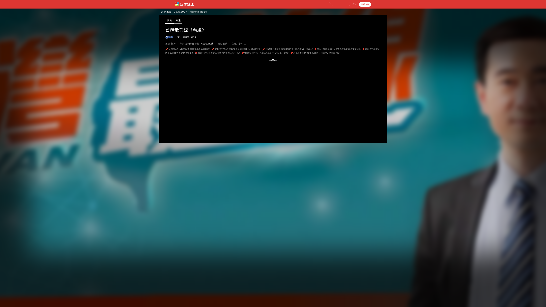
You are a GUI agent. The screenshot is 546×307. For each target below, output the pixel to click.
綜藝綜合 (180, 12)
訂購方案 (365, 4)
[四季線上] (184, 4)
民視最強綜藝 (206, 43)
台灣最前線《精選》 (198, 12)
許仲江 (242, 43)
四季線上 (168, 12)
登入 (354, 4)
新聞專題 (189, 43)
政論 (197, 43)
